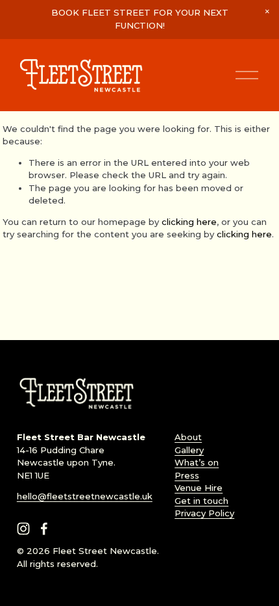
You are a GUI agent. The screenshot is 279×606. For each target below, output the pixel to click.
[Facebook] (44, 528)
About (188, 437)
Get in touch (201, 500)
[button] (267, 11)
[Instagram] (23, 528)
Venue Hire (199, 487)
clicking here (189, 222)
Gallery (189, 450)
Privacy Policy (204, 513)
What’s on (197, 462)
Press (187, 475)
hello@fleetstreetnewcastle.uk (84, 496)
